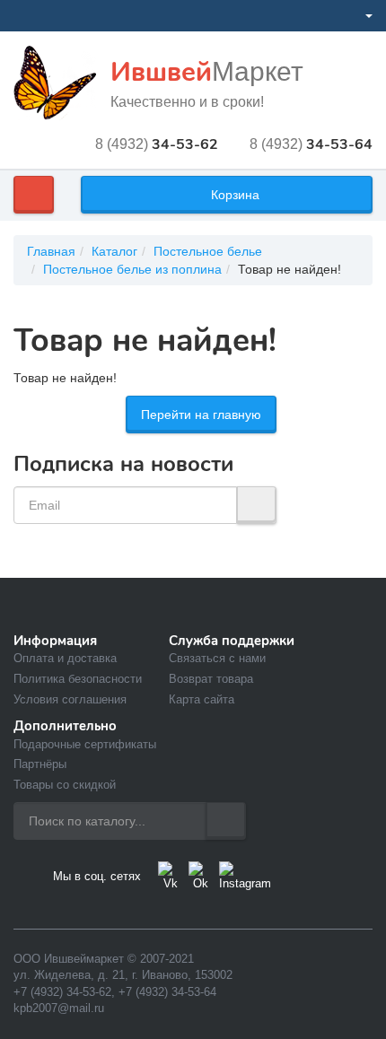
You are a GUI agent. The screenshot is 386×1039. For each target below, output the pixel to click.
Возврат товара (211, 678)
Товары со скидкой (64, 784)
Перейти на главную (201, 414)
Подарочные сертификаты (84, 744)
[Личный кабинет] (361, 15)
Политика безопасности (77, 678)
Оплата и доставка (65, 658)
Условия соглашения (70, 699)
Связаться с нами (217, 658)
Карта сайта (201, 699)
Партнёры (39, 764)
